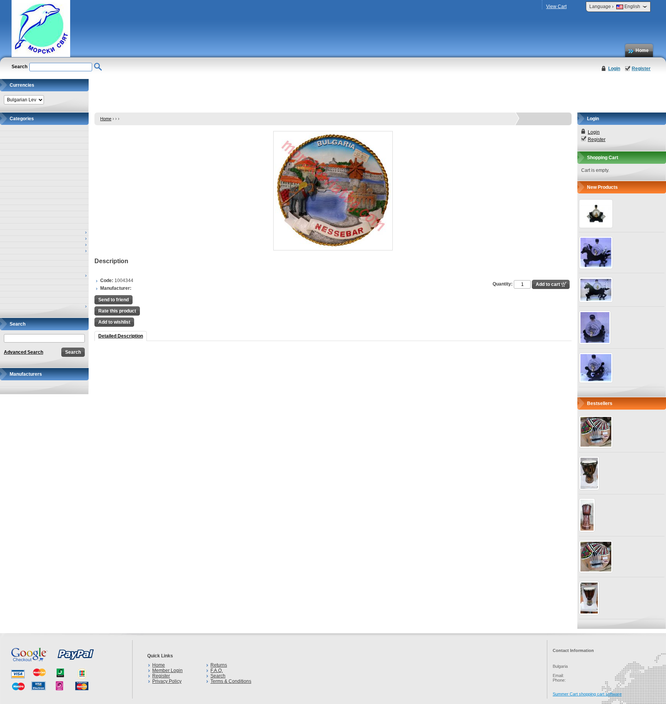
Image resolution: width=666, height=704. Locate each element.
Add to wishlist (114, 322)
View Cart (556, 6)
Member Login (167, 670)
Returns (218, 665)
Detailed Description (120, 336)
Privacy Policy (167, 681)
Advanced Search (23, 352)
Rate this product (117, 311)
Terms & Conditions (230, 681)
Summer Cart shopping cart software (587, 694)
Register (641, 68)
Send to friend (113, 299)
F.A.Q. (216, 670)
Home (642, 50)
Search (217, 676)
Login (614, 68)
